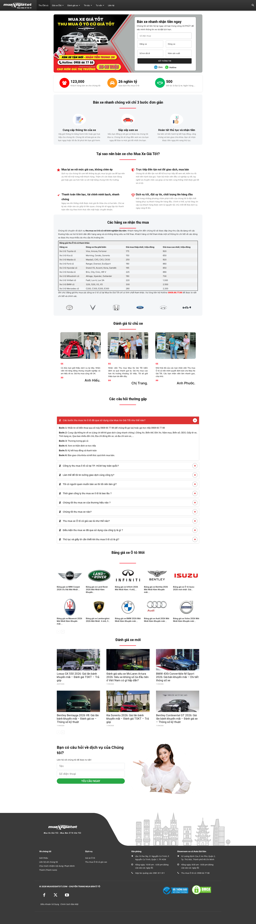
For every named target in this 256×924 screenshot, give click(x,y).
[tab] (128, 420)
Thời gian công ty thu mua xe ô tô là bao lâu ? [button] (87, 493)
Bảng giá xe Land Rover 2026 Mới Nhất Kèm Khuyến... (97, 589)
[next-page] (62, 631)
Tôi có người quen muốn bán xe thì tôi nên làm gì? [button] (89, 484)
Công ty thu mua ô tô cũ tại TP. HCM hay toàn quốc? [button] (90, 465)
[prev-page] (58, 631)
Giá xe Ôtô (56, 5)
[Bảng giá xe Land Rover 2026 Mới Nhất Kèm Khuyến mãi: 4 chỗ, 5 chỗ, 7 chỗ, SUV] (99, 576)
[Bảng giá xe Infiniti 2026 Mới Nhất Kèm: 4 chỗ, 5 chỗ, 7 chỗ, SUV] (128, 576)
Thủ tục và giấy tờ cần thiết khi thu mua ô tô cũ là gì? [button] (90, 539)
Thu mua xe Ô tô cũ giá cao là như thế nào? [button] (86, 521)
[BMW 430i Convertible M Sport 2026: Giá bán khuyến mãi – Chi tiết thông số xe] (177, 659)
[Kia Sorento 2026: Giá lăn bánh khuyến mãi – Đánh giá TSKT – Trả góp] (128, 701)
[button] (253, 5)
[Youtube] (67, 895)
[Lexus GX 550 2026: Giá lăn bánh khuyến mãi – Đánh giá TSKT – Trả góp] (78, 659)
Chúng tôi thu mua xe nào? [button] (77, 511)
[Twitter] (56, 895)
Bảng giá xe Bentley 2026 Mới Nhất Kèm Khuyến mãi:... (156, 589)
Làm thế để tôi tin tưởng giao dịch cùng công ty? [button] (88, 475)
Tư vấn (99, 5)
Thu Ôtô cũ (43, 5)
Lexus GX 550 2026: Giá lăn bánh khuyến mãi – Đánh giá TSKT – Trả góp (78, 677)
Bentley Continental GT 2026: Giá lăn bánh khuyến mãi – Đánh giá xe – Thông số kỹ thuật (177, 719)
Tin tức (87, 5)
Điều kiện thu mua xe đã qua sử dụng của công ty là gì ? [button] (92, 530)
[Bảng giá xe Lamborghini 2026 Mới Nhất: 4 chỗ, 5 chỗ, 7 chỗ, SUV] (99, 607)
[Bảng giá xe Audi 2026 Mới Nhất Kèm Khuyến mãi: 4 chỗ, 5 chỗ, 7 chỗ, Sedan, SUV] (157, 607)
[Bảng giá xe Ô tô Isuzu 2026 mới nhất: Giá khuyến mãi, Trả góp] (186, 576)
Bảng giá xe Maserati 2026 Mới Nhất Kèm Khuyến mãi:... (69, 621)
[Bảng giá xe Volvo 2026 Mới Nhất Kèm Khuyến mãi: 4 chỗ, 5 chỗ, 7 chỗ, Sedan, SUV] (186, 607)
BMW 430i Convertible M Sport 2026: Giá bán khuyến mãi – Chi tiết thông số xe (177, 677)
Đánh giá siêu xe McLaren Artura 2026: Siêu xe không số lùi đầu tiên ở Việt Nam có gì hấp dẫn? (127, 677)
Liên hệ (111, 5)
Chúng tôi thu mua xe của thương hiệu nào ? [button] (86, 502)
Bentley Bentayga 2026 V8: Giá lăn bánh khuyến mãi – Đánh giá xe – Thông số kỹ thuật (78, 719)
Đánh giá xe (72, 5)
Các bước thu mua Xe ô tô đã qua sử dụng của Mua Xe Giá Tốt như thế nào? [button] (103, 420)
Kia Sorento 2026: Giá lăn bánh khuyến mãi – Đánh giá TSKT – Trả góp (127, 719)
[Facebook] (44, 895)
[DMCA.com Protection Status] (201, 894)
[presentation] (55, 307)
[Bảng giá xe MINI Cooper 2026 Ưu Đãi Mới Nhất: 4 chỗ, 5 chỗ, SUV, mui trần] (70, 576)
